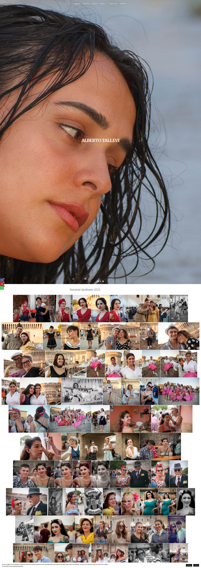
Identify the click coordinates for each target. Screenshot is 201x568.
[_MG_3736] (100, 308)
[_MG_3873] (29, 419)
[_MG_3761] (52, 336)
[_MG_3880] (100, 419)
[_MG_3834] (40, 391)
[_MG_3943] (160, 446)
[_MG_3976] (56, 501)
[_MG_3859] (149, 391)
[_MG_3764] (70, 336)
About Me (86, 3)
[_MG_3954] (100, 474)
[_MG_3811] (95, 363)
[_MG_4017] (149, 501)
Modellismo (113, 3)
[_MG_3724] (63, 308)
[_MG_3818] (151, 363)
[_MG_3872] (179, 391)
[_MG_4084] (176, 529)
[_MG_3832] (10, 391)
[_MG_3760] (22, 336)
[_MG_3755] (179, 308)
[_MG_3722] (33, 308)
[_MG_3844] (112, 391)
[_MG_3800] (24, 363)
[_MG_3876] (70, 419)
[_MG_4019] (167, 501)
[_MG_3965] (179, 474)
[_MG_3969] (26, 501)
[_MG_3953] (82, 474)
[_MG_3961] (160, 474)
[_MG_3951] (63, 474)
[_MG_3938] (130, 446)
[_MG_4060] (103, 529)
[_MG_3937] (100, 446)
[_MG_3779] (119, 336)
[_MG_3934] (70, 446)
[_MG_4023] (186, 501)
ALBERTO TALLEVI (100, 140)
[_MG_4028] (24, 529)
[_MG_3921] (40, 446)
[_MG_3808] (65, 363)
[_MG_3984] (93, 501)
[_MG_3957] (130, 474)
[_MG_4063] (139, 529)
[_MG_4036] (84, 529)
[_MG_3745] (119, 308)
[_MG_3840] (82, 391)
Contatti (123, 3)
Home (78, 3)
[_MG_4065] (158, 529)
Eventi (102, 3)
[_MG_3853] (130, 391)
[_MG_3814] (114, 363)
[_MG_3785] (149, 336)
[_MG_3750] (149, 308)
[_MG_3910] (130, 419)
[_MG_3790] (179, 336)
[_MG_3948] (33, 474)
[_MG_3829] (169, 363)
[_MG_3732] (82, 308)
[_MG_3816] (132, 363)
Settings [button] (189, 565)
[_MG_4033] (54, 529)
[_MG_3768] (89, 336)
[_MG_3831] (188, 363)
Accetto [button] (196, 565)
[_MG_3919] (172, 419)
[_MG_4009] (130, 501)
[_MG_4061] (121, 529)
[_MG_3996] (112, 501)
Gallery (94, 3)
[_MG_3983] (75, 501)
